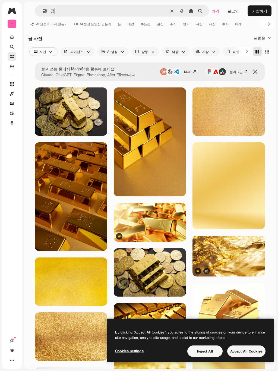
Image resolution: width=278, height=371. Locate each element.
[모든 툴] (12, 84)
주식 (173, 23)
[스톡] (12, 56)
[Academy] (12, 350)
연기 (186, 23)
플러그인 (236, 71)
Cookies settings (129, 350)
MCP (187, 71)
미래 (238, 23)
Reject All (205, 351)
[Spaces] (12, 93)
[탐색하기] (12, 66)
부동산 (145, 23)
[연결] (12, 340)
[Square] (267, 51)
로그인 (233, 11)
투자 (225, 23)
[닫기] (255, 71)
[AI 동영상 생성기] (12, 113)
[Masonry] (257, 51)
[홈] (12, 37)
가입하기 (259, 11)
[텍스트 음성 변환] (12, 123)
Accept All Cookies (246, 351)
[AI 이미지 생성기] (12, 103)
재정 (212, 23)
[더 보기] (12, 360)
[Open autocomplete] (42, 11)
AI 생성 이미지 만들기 (52, 23)
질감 (160, 23)
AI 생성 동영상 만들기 (95, 23)
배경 (131, 23)
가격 (215, 11)
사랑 (199, 23)
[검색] (12, 46)
